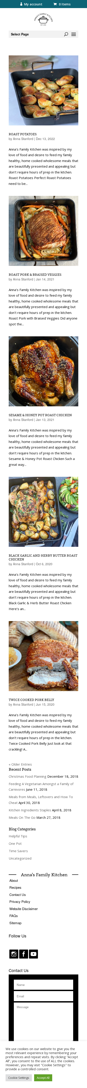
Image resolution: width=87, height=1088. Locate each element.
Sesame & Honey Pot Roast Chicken (40, 415)
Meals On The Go (22, 817)
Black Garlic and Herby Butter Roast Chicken (43, 557)
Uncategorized (20, 858)
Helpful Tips (18, 836)
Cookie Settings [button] (18, 1078)
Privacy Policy (19, 901)
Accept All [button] (43, 1078)
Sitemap (15, 922)
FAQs (13, 915)
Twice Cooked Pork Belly (31, 700)
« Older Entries (20, 764)
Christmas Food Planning (27, 776)
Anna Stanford (23, 138)
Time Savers (18, 851)
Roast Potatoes (23, 134)
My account (33, 4)
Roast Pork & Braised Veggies (35, 274)
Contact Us (17, 894)
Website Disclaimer (23, 908)
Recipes (15, 887)
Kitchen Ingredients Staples (30, 810)
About (13, 880)
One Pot (15, 843)
